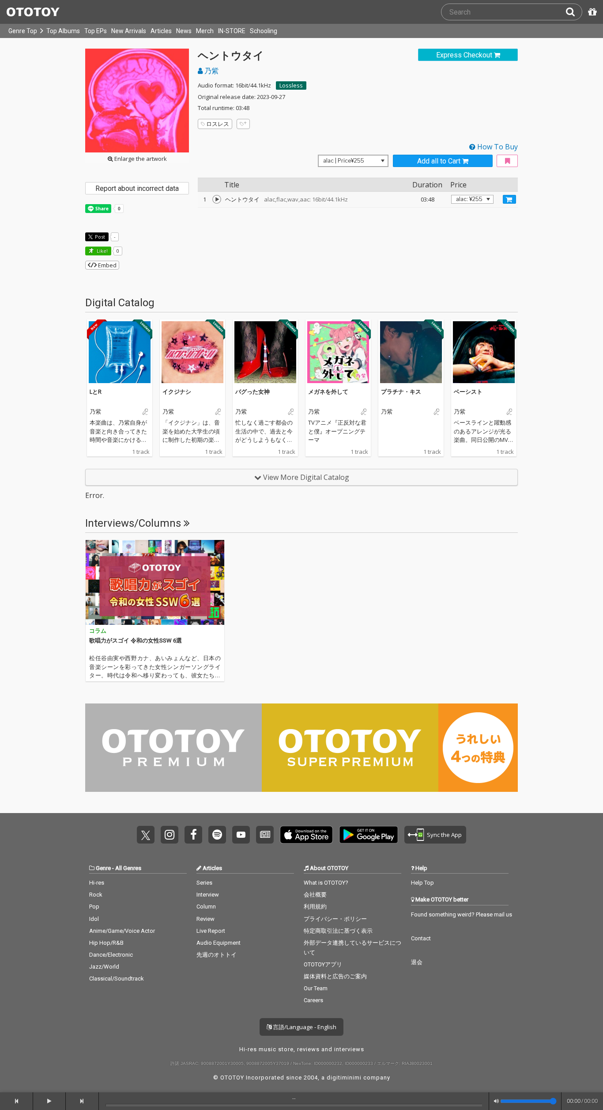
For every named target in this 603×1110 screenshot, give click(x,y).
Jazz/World (104, 966)
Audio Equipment (218, 942)
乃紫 (211, 71)
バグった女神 (252, 391)
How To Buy (496, 147)
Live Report (210, 931)
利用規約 (315, 906)
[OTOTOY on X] (146, 835)
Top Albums (63, 30)
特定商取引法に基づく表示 (338, 931)
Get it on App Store (306, 835)
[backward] (16, 1101)
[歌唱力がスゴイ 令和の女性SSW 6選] (155, 582)
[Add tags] (243, 124)
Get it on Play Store (368, 835)
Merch (205, 30)
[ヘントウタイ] (217, 199)
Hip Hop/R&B (106, 942)
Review (205, 919)
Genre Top (22, 30)
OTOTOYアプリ (323, 964)
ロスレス (217, 124)
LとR (96, 391)
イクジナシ (176, 391)
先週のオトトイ (216, 954)
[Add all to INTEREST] (507, 161)
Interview (207, 894)
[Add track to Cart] (509, 199)
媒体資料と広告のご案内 (335, 976)
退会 (416, 962)
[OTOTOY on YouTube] (241, 835)
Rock (95, 894)
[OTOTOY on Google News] (265, 835)
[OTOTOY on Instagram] (169, 835)
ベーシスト (468, 391)
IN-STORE (231, 30)
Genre (103, 868)
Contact (421, 938)
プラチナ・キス (401, 391)
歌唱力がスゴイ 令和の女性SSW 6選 (135, 640)
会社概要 (315, 894)
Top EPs (95, 30)
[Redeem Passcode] (591, 12)
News (184, 30)
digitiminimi (344, 1077)
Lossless (291, 85)
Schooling (263, 30)
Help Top (422, 882)
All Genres (128, 868)
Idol (94, 919)
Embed (107, 265)
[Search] (574, 12)
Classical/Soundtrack (116, 978)
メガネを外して (328, 391)
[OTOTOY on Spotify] (217, 835)
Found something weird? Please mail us (461, 914)
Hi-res (96, 882)
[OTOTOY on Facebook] (193, 835)
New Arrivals (128, 30)
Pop (94, 906)
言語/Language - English (303, 1027)
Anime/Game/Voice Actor (122, 931)
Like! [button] (101, 250)
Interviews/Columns (134, 523)
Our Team (316, 988)
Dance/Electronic (111, 954)
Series (204, 882)
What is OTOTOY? (326, 882)
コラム (97, 630)
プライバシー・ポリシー (335, 919)
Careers (313, 1000)
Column (206, 906)
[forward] (82, 1101)
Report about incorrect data (137, 188)
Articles (161, 30)
